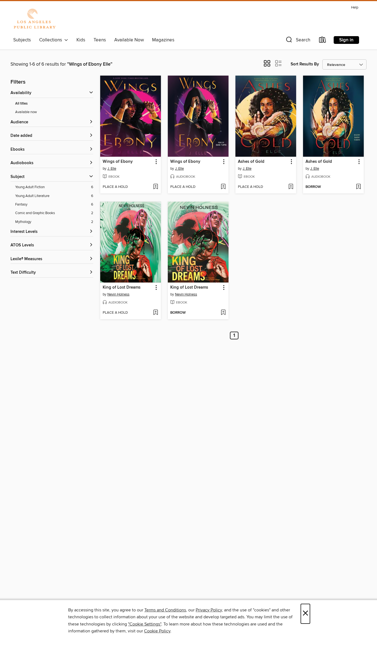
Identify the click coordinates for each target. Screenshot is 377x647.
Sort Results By (305, 64)
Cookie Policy (157, 631)
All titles (21, 103)
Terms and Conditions (165, 610)
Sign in (346, 40)
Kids (80, 40)
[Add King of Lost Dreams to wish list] (155, 312)
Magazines (163, 40)
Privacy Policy (209, 610)
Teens (100, 40)
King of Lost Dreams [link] (121, 287)
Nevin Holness (118, 294)
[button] (297, 41)
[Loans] (322, 41)
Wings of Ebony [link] (118, 161)
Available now (26, 112)
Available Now (129, 40)
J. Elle (111, 168)
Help (354, 8)
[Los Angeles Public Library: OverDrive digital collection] (34, 19)
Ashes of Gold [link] (251, 161)
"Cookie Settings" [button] (144, 624)
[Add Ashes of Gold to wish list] (290, 187)
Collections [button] (51, 40)
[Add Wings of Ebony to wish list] (155, 187)
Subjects (22, 40)
